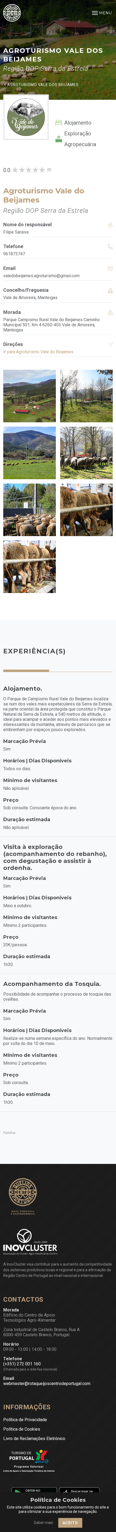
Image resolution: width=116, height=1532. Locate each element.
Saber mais (43, 1522)
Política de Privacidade (25, 1419)
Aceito (70, 1523)
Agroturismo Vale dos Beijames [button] (43, 84)
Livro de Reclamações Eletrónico (34, 1438)
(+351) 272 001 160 (22, 1363)
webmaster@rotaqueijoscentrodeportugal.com (46, 1383)
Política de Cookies (21, 1429)
